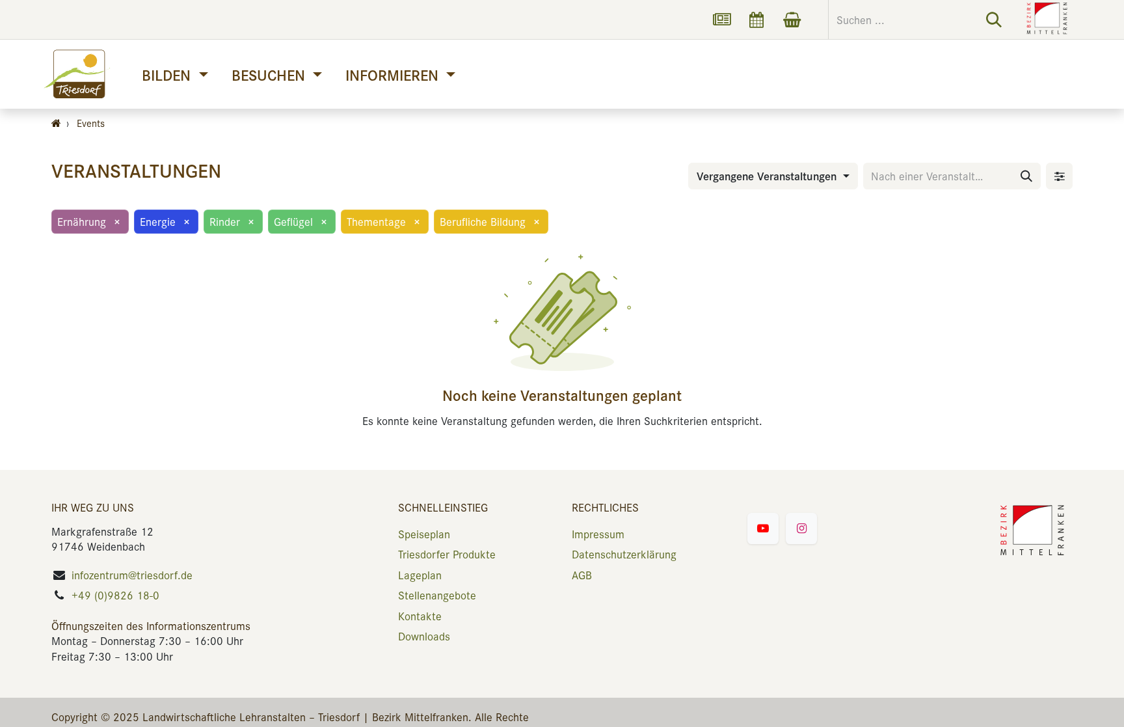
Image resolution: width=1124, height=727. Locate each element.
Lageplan (420, 575)
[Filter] (1059, 176)
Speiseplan (424, 534)
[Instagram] (801, 528)
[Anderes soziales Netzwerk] (721, 19)
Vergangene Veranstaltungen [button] (768, 176)
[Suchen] (994, 19)
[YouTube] (763, 528)
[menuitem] (175, 74)
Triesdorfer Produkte (447, 554)
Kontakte (420, 616)
